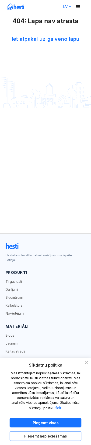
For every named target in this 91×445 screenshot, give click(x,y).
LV (65, 6)
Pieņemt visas (46, 422)
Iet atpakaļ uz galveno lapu (46, 39)
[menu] (78, 6)
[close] (86, 362)
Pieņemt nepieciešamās (45, 436)
